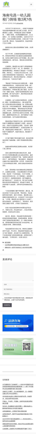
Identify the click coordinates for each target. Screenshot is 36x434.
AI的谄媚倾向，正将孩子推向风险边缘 (15, 411)
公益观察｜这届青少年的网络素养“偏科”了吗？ (17, 429)
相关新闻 (7, 242)
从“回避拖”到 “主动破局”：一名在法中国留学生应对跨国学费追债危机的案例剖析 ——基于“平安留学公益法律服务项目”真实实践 (18, 386)
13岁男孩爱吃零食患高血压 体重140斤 (17, 245)
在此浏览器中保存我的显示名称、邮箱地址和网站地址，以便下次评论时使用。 (18, 299)
